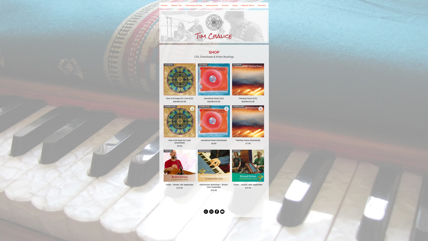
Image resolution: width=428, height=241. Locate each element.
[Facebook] (217, 211)
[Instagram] (211, 211)
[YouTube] (222, 211)
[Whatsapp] (206, 211)
